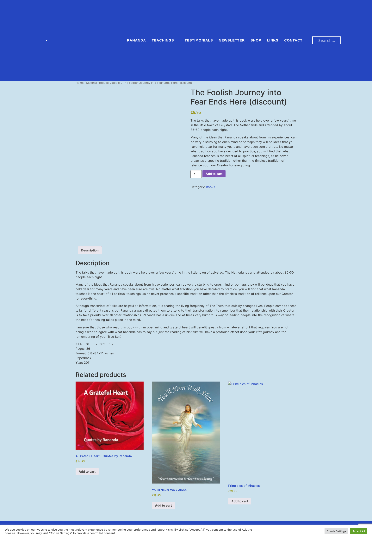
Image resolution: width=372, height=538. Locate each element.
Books (116, 83)
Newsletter (232, 40)
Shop (256, 40)
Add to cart (214, 174)
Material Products (97, 83)
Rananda (136, 40)
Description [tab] (90, 250)
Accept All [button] (359, 531)
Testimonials (199, 40)
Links (272, 40)
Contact (293, 40)
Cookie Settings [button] (336, 531)
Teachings (163, 40)
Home (80, 83)
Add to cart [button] (87, 471)
